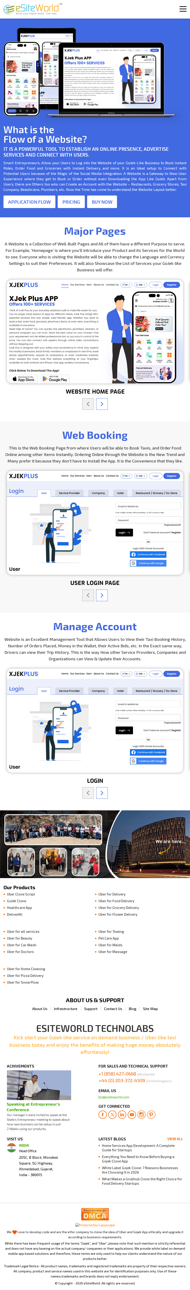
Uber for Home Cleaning (26, 969)
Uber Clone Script (21, 894)
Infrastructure (65, 1008)
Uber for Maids (110, 945)
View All (175, 1139)
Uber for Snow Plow (23, 982)
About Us (39, 1008)
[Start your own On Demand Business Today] (32, 9)
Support (90, 1008)
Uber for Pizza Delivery (25, 975)
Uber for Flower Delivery (117, 914)
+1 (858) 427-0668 (126, 1073)
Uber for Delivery (112, 894)
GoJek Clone (16, 901)
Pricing (71, 202)
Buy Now (102, 202)
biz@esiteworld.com (113, 1097)
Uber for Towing (111, 931)
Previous (88, 404)
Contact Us (113, 1008)
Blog (132, 1008)
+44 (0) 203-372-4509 (134, 1080)
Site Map (150, 1008)
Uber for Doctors (20, 952)
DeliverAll (14, 914)
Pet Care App (108, 938)
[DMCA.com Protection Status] (95, 1213)
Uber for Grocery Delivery (118, 907)
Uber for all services (23, 931)
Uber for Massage (112, 952)
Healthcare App (19, 907)
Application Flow (29, 202)
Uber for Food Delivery (116, 901)
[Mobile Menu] (183, 9)
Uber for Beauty (19, 938)
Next (102, 404)
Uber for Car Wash (21, 945)
